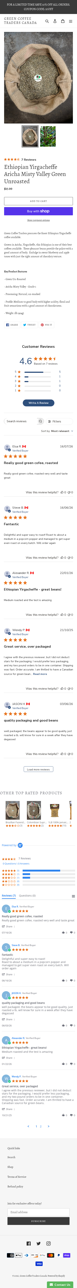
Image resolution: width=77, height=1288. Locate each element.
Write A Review (39, 403)
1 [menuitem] (36, 1126)
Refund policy (15, 1186)
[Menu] (71, 21)
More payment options (38, 220)
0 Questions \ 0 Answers (16, 863)
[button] (9, 926)
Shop (10, 1167)
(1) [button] (18, 874)
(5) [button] (18, 870)
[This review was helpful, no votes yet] (62, 492)
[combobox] (57, 431)
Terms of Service (16, 1177)
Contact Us (61, 1284)
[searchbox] (20, 421)
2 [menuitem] (40, 1126)
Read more (40, 674)
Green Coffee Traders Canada (20, 21)
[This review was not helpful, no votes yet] (69, 492)
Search (11, 1157)
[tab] (9, 896)
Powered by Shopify (56, 1275)
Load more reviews (38, 769)
